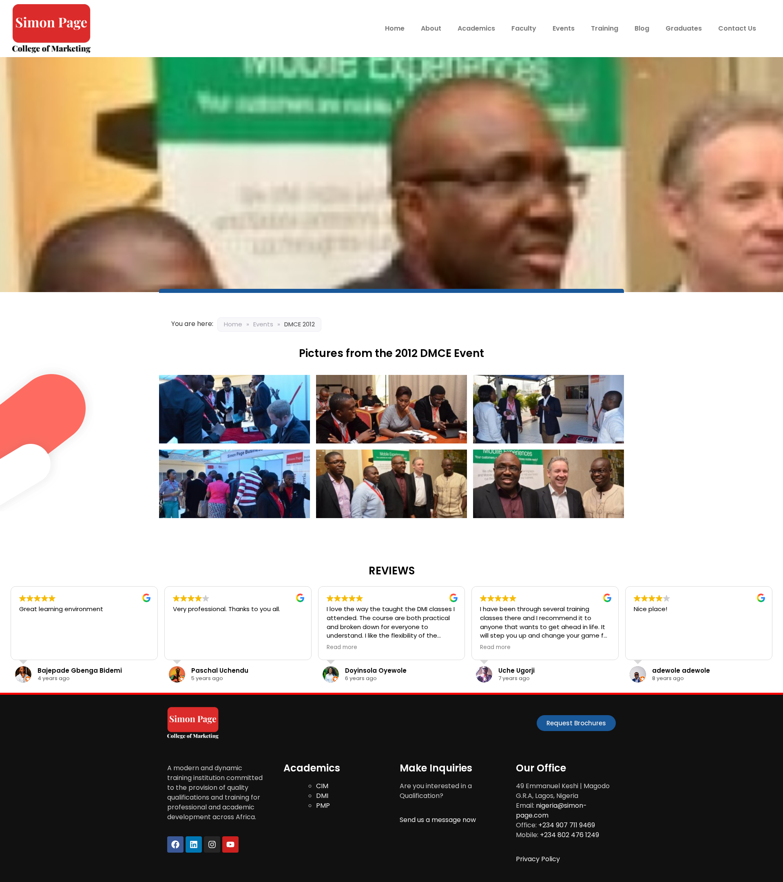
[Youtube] (230, 844)
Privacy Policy (538, 859)
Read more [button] (342, 647)
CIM (322, 786)
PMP (323, 805)
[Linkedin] (194, 844)
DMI (322, 795)
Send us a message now (438, 819)
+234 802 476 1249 (569, 835)
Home (395, 28)
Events (564, 28)
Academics (476, 28)
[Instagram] (212, 844)
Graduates (684, 28)
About (431, 28)
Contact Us (737, 28)
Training (604, 28)
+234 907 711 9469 (566, 825)
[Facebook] (175, 844)
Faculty (523, 28)
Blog (642, 28)
